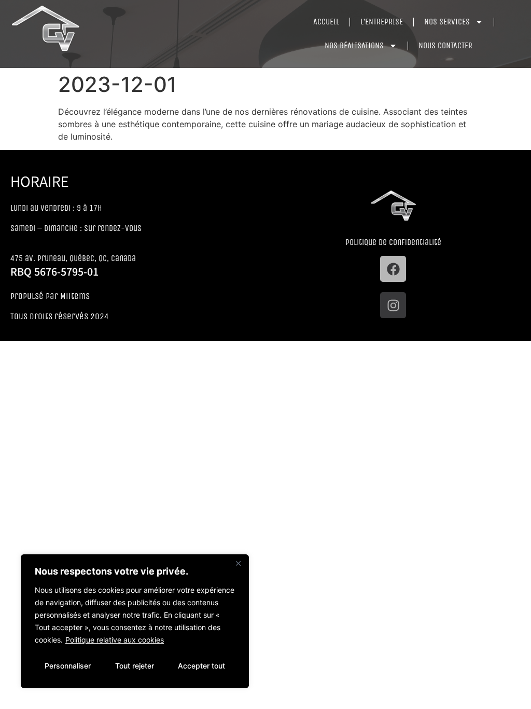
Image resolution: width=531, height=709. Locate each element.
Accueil (326, 21)
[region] (135, 621)
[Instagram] (393, 305)
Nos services (447, 21)
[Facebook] (393, 269)
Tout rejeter (134, 665)
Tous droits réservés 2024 (59, 316)
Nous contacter (445, 45)
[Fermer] (238, 563)
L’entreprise (381, 21)
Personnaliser (68, 665)
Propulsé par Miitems (50, 296)
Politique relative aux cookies (114, 639)
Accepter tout (201, 665)
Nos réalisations (354, 45)
